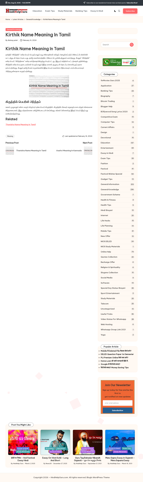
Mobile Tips (106, 231)
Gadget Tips (106, 179)
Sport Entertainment (110, 293)
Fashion (104, 163)
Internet (104, 215)
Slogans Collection (109, 272)
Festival (104, 169)
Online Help (106, 252)
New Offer (105, 236)
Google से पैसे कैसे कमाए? (110, 364)
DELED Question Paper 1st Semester (117, 354)
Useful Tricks (107, 314)
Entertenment (107, 148)
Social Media (106, 277)
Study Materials (108, 298)
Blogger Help (107, 106)
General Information (110, 184)
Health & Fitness (108, 200)
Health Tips (106, 205)
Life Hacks (105, 220)
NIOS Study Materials (110, 246)
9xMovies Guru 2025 (110, 80)
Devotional (106, 137)
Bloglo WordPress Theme (98, 477)
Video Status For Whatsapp (113, 319)
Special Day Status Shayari (113, 288)
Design (104, 132)
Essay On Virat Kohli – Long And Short (55, 459)
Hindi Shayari (107, 210)
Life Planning (107, 226)
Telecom (105, 303)
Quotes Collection (109, 257)
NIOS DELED (106, 241)
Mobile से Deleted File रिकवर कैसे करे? (116, 351)
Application (106, 85)
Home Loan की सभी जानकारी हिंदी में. (114, 361)
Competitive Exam (109, 117)
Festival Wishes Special (111, 174)
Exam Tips (105, 158)
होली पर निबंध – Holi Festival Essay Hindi (23, 459)
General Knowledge (14, 30)
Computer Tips (108, 122)
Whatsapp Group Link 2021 (113, 329)
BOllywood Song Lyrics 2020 (114, 111)
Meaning (10, 136)
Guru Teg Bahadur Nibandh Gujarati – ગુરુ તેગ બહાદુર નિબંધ (87, 459)
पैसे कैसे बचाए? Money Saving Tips (115, 367)
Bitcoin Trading (108, 101)
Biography (105, 96)
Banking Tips (107, 91)
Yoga (103, 335)
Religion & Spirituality (110, 267)
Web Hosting (106, 324)
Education (105, 143)
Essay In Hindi (107, 153)
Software (105, 283)
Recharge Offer (108, 262)
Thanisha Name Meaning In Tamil (21, 124)
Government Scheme (110, 194)
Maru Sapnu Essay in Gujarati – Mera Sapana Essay (120, 459)
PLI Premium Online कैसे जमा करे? (114, 357)
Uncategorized (108, 309)
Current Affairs (107, 127)
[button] (130, 11)
